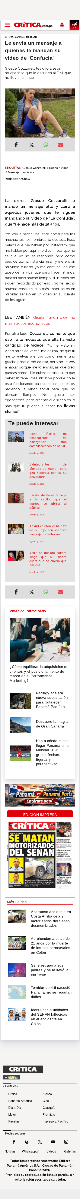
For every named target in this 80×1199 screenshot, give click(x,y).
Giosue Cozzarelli (34, 167)
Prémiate (49, 1114)
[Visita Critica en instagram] (66, 1141)
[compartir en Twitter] (31, 145)
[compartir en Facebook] (16, 145)
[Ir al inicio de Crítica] (33, 25)
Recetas (13, 1121)
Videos (51, 1151)
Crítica (12, 1093)
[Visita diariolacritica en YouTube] (53, 1141)
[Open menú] (7, 25)
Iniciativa (28, 172)
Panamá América (20, 1100)
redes (53, 167)
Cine (46, 1100)
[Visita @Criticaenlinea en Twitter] (27, 1141)
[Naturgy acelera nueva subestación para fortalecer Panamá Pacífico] (20, 700)
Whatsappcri (30, 1151)
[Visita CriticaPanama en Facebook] (14, 1141)
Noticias (10, 1151)
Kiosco (47, 1093)
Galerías (70, 1151)
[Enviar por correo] (60, 145)
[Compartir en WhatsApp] (47, 143)
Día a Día (14, 1107)
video (64, 167)
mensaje (13, 172)
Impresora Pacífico (55, 1121)
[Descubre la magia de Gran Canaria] (20, 724)
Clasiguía (49, 1107)
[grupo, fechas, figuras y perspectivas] (20, 753)
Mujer (12, 1114)
